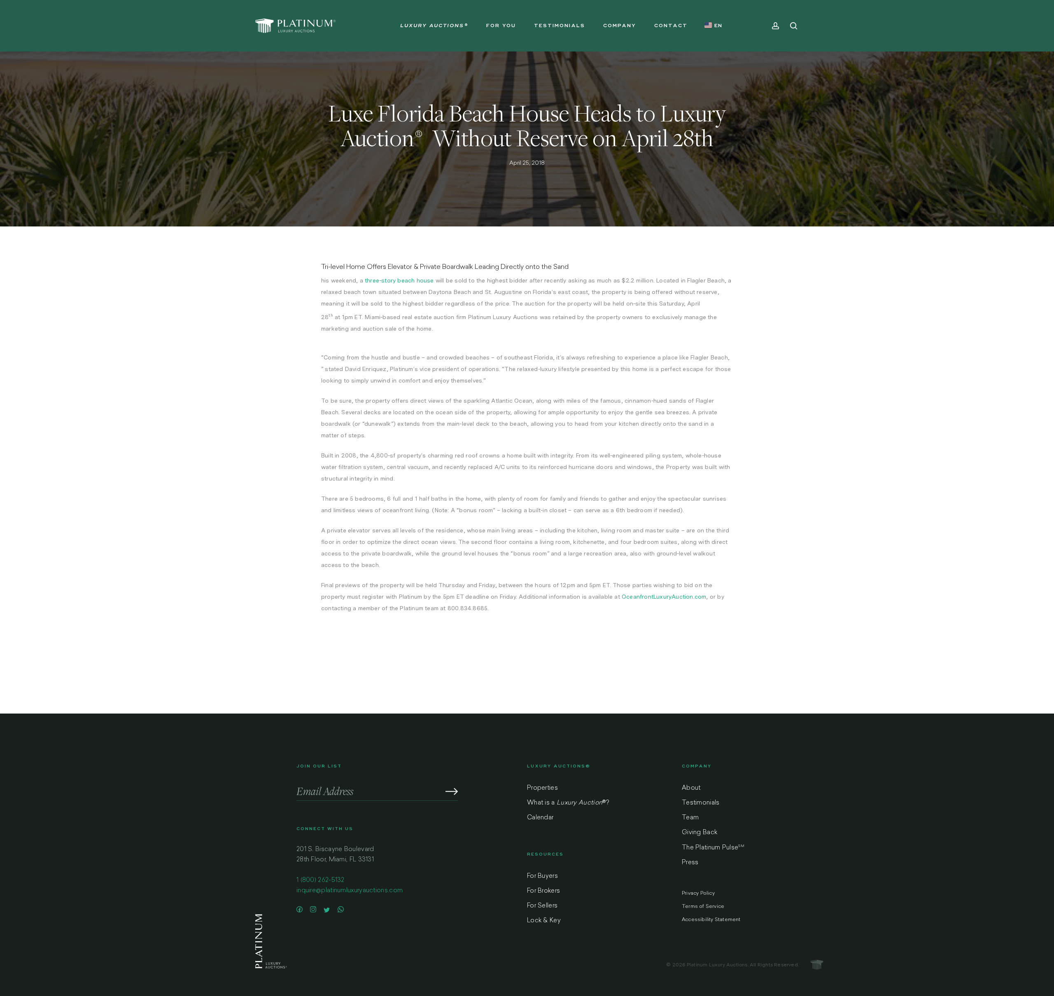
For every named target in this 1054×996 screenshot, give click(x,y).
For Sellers (542, 906)
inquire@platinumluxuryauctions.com (349, 891)
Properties (542, 788)
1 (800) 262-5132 (320, 880)
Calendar (540, 818)
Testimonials (701, 803)
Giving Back (699, 833)
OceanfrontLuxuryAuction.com (664, 596)
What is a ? (568, 803)
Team (690, 818)
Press (690, 863)
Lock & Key (544, 921)
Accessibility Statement (711, 919)
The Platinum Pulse (713, 847)
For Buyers (542, 876)
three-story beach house (399, 280)
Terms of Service (703, 906)
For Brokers (543, 891)
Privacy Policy (698, 893)
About (691, 788)
